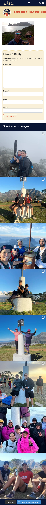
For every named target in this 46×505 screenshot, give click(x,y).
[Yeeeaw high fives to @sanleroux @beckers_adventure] (23, 476)
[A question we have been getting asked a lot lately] (23, 246)
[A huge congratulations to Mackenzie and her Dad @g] (23, 154)
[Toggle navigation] (29, 3)
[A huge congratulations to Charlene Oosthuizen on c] (23, 338)
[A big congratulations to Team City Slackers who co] (23, 430)
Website (6, 107)
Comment (7, 65)
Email (6, 99)
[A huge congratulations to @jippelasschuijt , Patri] (23, 200)
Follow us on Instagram (17, 126)
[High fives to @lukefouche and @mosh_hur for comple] (23, 384)
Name (6, 91)
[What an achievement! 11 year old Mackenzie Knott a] (23, 292)
